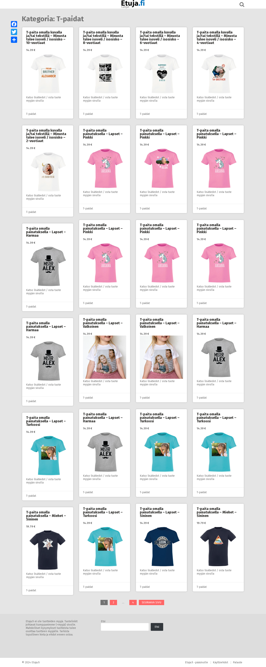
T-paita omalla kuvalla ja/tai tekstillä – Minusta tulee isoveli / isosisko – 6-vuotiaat (160, 37)
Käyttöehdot (220, 662)
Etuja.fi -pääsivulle (196, 662)
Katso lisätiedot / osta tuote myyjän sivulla (43, 99)
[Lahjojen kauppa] (133, 4)
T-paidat (31, 114)
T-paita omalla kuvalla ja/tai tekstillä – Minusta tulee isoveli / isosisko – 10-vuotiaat (46, 37)
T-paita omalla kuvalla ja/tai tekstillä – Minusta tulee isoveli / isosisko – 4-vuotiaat (217, 37)
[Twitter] (14, 32)
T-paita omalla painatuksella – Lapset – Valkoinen (103, 323)
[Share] (14, 40)
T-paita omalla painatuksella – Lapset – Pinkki (103, 134)
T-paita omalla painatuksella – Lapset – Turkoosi (160, 417)
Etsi (103, 621)
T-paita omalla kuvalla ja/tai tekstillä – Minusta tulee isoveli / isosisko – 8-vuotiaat (103, 37)
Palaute (237, 662)
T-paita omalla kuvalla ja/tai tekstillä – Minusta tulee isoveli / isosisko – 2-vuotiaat (46, 135)
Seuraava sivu (151, 602)
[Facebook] (14, 24)
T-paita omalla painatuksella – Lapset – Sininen (160, 512)
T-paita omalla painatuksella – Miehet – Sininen (217, 512)
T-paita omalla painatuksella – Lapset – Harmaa (46, 232)
